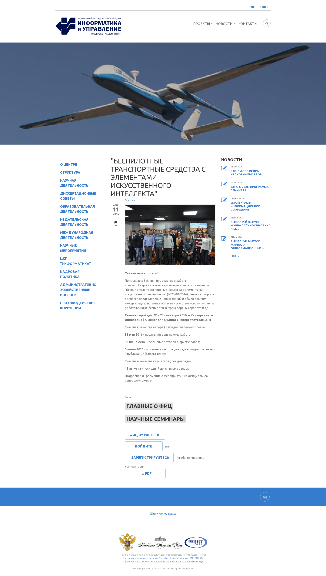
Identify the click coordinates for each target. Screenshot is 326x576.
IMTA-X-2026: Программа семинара (250, 188)
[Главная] (88, 25)
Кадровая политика (67, 274)
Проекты (201, 24)
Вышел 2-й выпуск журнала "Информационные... (247, 245)
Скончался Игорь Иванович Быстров (246, 172)
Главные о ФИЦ (149, 406)
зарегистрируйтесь (150, 457)
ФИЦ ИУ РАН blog (145, 435)
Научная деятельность (71, 182)
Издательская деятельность (71, 222)
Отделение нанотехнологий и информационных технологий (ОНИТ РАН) (163, 561)
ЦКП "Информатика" (73, 261)
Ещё (234, 256)
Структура (67, 173)
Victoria (131, 200)
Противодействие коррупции (75, 305)
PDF (148, 473)
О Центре (66, 165)
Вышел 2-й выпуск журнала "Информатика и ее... (251, 225)
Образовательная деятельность (75, 208)
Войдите (143, 446)
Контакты (247, 24)
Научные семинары (155, 419)
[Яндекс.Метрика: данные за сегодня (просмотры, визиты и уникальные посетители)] (163, 514)
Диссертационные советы (78, 195)
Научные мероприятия (70, 248)
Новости (224, 24)
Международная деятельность (76, 235)
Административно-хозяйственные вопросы (75, 290)
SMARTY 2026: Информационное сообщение (245, 206)
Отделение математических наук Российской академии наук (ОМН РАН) (162, 558)
